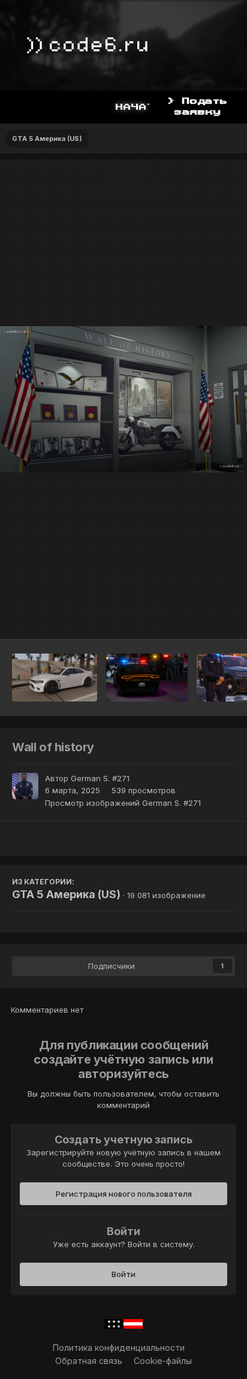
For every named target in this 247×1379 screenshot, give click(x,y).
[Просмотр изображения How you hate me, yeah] (54, 677)
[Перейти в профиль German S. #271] (25, 786)
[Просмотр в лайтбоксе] (123, 399)
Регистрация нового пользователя (124, 1194)
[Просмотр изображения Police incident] (147, 677)
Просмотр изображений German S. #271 (123, 803)
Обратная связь (88, 1361)
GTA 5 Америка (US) (66, 894)
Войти (123, 1274)
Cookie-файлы (163, 1361)
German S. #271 (100, 778)
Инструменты (192, 617)
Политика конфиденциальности (119, 1347)
